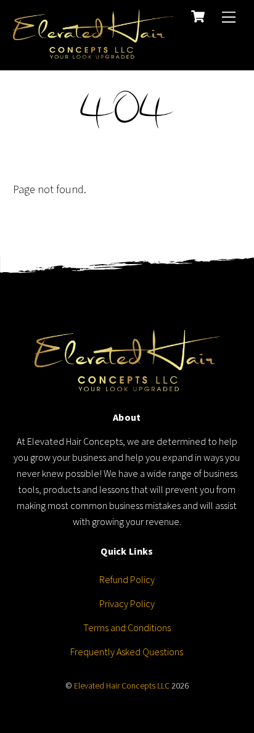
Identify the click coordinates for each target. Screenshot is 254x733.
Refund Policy (127, 579)
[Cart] (198, 16)
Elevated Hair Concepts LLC (122, 686)
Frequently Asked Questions (126, 651)
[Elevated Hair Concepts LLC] (93, 50)
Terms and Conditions (127, 627)
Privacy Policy (127, 603)
